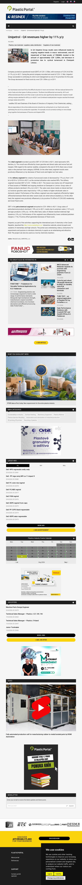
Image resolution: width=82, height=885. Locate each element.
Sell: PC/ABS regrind (13, 490)
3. (11, 548)
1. (61, 545)
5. (32, 548)
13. (43, 550)
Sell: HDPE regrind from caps (16, 503)
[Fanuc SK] (41, 583)
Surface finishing (30, 414)
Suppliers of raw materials (51, 45)
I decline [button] (58, 874)
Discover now (54, 838)
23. (71, 553)
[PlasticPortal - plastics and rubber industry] (21, 8)
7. (52, 548)
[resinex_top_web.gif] (41, 17)
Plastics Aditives (59, 414)
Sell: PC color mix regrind (15, 483)
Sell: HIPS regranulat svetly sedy (18, 469)
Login (63, 2)
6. (42, 548)
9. (70, 548)
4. (21, 548)
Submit (71, 805)
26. (32, 556)
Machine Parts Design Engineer (17, 607)
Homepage (9, 30)
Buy (41, 465)
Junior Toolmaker (12, 627)
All (18, 465)
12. (32, 550)
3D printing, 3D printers (15, 420)
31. (11, 559)
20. (43, 553)
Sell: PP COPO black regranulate (17, 510)
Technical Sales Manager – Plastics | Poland (22, 621)
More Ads (41, 525)
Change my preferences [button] (55, 878)
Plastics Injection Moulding (16, 417)
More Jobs (41, 635)
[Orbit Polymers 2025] (41, 441)
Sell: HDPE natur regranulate (16, 516)
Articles (16, 30)
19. (32, 553)
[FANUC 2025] (41, 250)
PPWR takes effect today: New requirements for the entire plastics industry (30, 403)
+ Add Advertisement (41, 530)
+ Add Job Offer (41, 640)
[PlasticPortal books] (41, 767)
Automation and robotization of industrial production (43, 417)
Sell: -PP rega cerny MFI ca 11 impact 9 (20, 476)
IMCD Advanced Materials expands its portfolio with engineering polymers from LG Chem (65, 270)
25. (22, 556)
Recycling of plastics (30, 420)
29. (61, 556)
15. (61, 550)
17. (11, 553)
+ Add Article (41, 342)
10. (11, 550)
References (15, 860)
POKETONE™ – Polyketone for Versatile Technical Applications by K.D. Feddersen (23, 286)
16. (71, 550)
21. (52, 553)
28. (52, 556)
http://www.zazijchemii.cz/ (33, 225)
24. (11, 556)
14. (52, 550)
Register (56, 2)
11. (22, 550)
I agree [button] (49, 874)
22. (61, 553)
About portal (15, 857)
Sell (64, 465)
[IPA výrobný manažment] (41, 661)
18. (22, 553)
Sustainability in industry (15, 414)
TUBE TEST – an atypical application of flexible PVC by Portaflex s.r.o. (64, 299)
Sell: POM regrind (12, 496)
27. (43, 556)
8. (61, 548)
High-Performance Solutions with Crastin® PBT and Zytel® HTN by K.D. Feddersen (64, 312)
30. (71, 556)
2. (70, 545)
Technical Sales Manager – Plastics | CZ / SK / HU (24, 614)
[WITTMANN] (41, 332)
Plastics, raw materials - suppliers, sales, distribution (25, 45)
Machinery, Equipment (45, 414)
